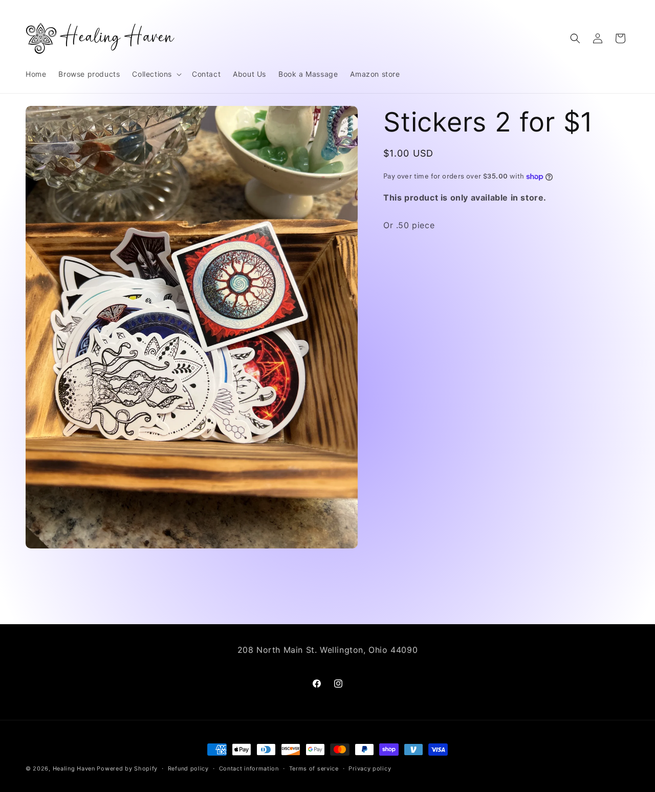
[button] (156, 74)
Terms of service (314, 768)
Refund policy (188, 768)
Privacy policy (369, 768)
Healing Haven (74, 768)
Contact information (249, 768)
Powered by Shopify (127, 768)
